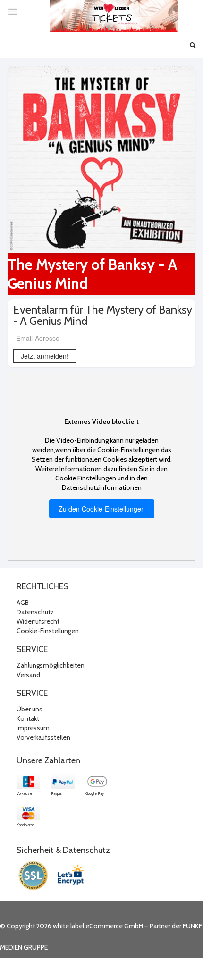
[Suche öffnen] (193, 46)
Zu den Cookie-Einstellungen (102, 508)
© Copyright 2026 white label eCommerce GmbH (71, 926)
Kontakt (28, 718)
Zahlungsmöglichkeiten (51, 665)
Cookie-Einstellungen (48, 631)
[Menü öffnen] (12, 11)
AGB (23, 602)
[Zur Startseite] (114, 16)
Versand (28, 674)
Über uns (29, 709)
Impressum (33, 728)
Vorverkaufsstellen (43, 737)
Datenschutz (35, 612)
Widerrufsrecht (38, 621)
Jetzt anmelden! (44, 356)
